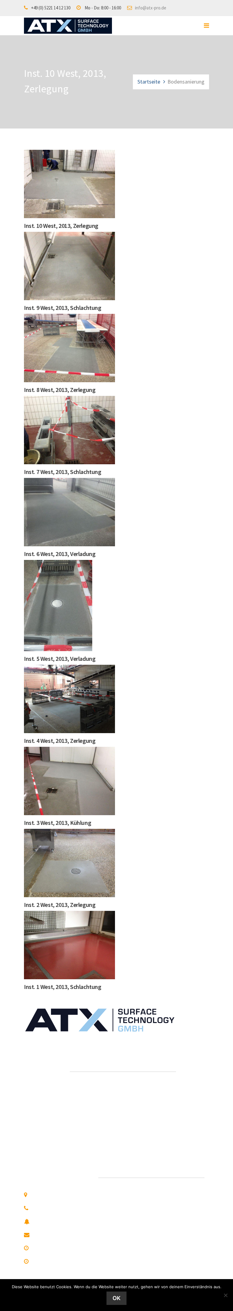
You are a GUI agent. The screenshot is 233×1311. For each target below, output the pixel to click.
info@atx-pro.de (150, 8)
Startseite (148, 81)
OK (116, 1298)
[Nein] (225, 1295)
